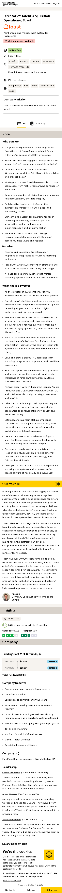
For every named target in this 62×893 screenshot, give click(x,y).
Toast (27, 20)
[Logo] (10, 4)
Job (24, 123)
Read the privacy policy (12, 881)
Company (40, 123)
